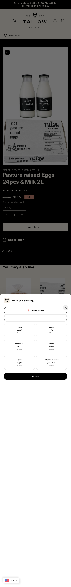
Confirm (35, 376)
